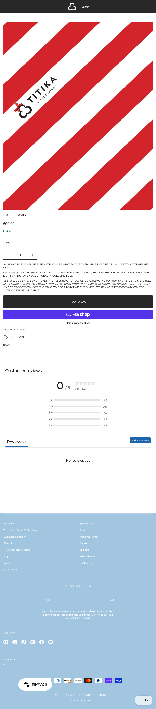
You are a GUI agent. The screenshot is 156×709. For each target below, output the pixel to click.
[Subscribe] (112, 600)
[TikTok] (23, 642)
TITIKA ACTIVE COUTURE (91, 694)
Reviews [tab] (16, 441)
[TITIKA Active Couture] (72, 7)
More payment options (78, 323)
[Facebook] (41, 642)
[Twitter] (14, 642)
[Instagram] (5, 642)
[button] (85, 6)
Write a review (140, 440)
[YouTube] (50, 642)
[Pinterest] (32, 642)
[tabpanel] (78, 478)
